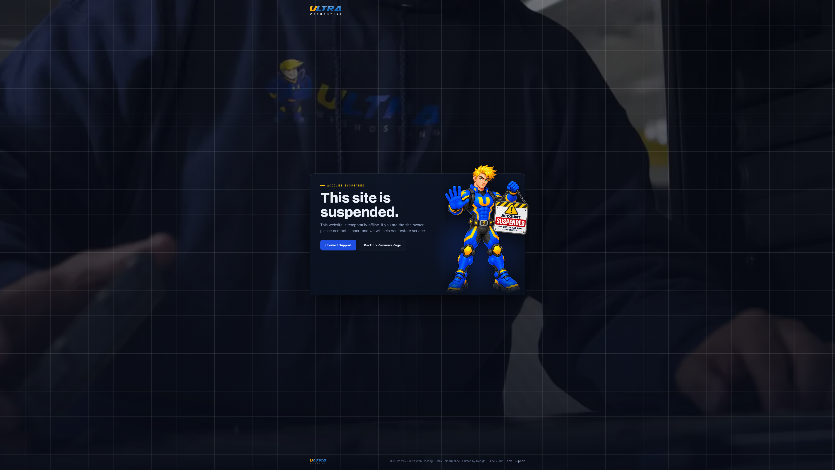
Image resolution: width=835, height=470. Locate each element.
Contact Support (338, 245)
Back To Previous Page (382, 245)
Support (520, 461)
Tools (509, 461)
